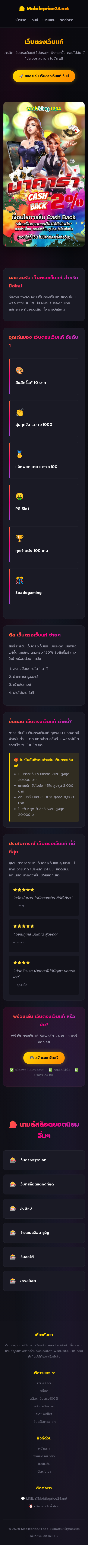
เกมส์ (34, 20)
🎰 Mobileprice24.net (44, 8)
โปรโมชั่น (48, 20)
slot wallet (44, 1413)
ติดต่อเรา (66, 20)
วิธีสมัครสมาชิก (44, 1456)
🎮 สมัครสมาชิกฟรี (44, 1057)
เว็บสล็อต (44, 1383)
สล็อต (44, 1390)
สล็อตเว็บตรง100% (44, 1398)
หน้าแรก (20, 20)
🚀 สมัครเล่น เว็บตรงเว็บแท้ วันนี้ (44, 76)
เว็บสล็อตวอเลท (44, 1421)
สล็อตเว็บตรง (44, 1406)
